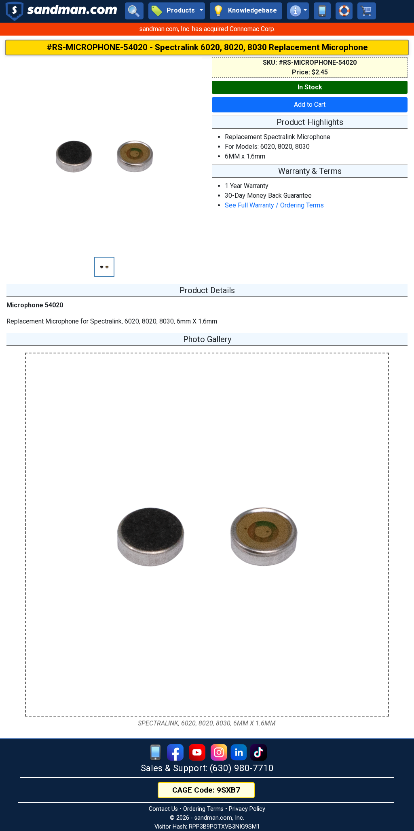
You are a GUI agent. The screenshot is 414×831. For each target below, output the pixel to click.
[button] (176, 10)
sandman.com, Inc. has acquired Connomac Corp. (207, 29)
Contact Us (163, 809)
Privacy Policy (247, 809)
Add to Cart (309, 104)
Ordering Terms (203, 809)
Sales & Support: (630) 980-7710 (207, 768)
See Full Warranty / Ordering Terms (274, 205)
